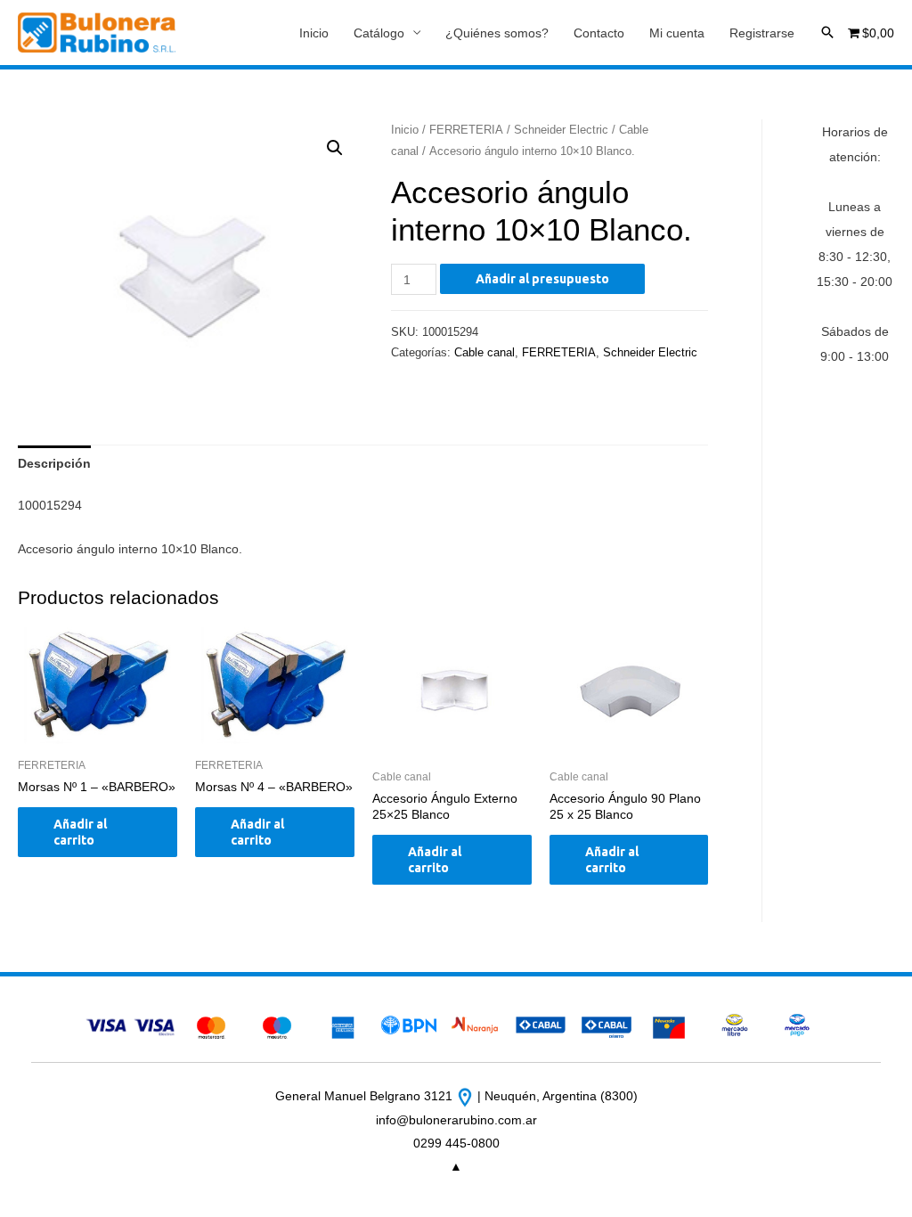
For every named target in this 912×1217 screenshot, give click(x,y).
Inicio (314, 33)
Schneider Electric (561, 129)
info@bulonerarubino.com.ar (456, 1120)
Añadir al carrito (80, 832)
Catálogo (379, 33)
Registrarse (761, 33)
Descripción (54, 463)
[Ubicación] (466, 1096)
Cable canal (484, 353)
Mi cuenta (676, 33)
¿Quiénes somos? (497, 33)
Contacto (599, 33)
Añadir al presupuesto (542, 279)
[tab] (54, 463)
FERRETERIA (466, 129)
